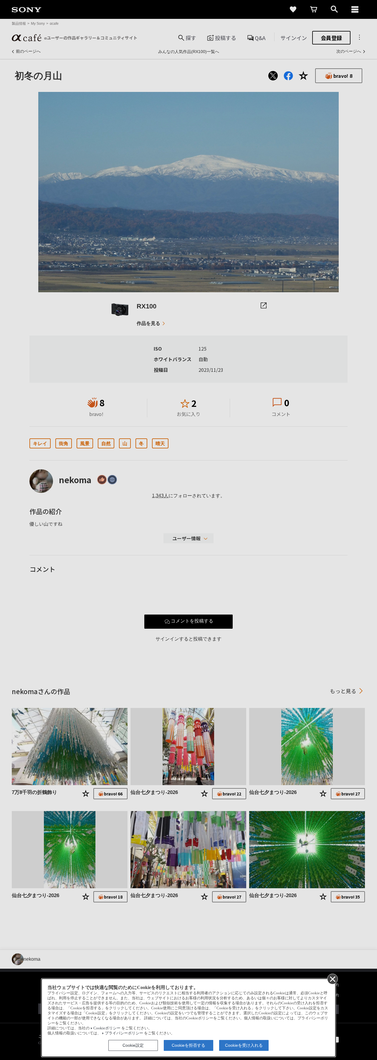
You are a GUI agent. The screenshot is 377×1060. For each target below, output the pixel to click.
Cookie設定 (133, 1045)
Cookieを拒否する (188, 1045)
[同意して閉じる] (332, 979)
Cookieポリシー (106, 1028)
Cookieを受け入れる (244, 1045)
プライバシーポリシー (124, 1033)
